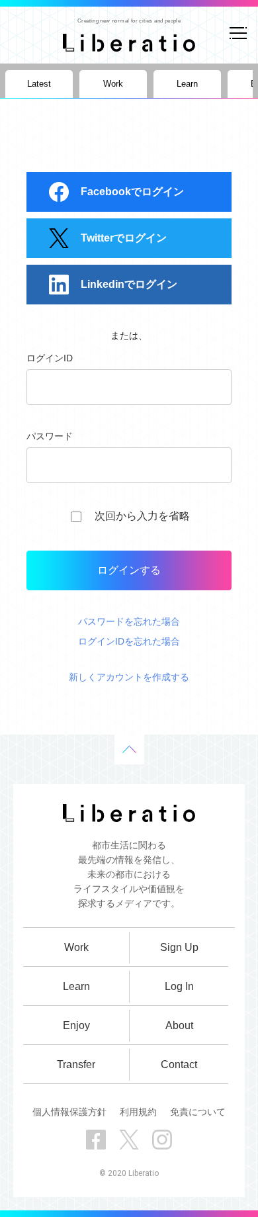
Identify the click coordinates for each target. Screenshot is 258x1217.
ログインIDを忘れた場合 (129, 641)
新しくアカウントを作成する (129, 677)
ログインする (129, 570)
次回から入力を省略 (142, 515)
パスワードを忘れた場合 (129, 621)
